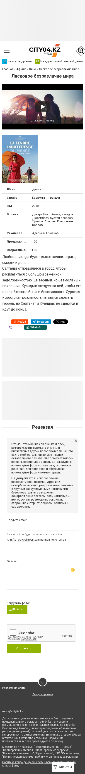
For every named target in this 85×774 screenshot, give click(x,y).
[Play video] (42, 106)
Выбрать (18, 609)
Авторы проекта (42, 694)
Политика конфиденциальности (23, 762)
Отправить (24, 648)
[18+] (45, 50)
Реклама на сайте (14, 688)
